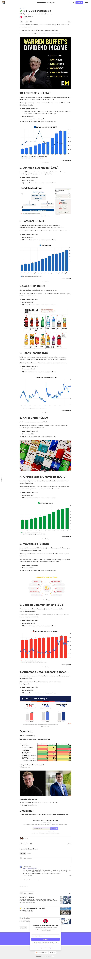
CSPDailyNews (47, 472)
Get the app (52, 952)
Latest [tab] (25, 893)
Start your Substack (42, 952)
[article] (45, 901)
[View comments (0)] (33, 913)
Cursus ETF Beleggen (27, 897)
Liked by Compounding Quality (30, 868)
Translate (22, 8)
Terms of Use (52, 942)
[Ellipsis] (71, 866)
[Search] (70, 2)
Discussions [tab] (30, 893)
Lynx (23, 802)
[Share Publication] (73, 2)
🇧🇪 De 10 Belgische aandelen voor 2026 (33, 908)
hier (64, 814)
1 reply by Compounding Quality (31, 879)
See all (22, 928)
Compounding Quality (28, 16)
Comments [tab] (23, 853)
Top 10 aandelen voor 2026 (26, 910)
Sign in (86, 2)
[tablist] (26, 853)
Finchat (47, 162)
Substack (38, 956)
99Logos (48, 600)
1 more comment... (24, 886)
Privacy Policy (56, 944)
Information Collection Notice (45, 944)
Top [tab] (21, 893)
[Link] (17, 93)
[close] (59, 919)
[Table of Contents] (2, 479)
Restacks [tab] (29, 853)
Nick (24, 866)
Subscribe (79, 2)
